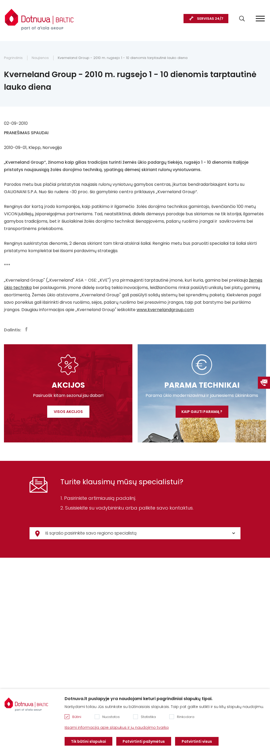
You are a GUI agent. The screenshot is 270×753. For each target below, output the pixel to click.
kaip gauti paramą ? (201, 411)
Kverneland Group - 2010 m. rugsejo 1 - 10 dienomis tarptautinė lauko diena (122, 57)
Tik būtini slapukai (88, 741)
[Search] (242, 19)
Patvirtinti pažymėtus (144, 741)
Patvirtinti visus (197, 741)
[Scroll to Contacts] (264, 383)
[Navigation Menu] (260, 18)
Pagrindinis (13, 57)
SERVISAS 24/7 (210, 18)
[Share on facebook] (26, 329)
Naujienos (40, 57)
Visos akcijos (68, 411)
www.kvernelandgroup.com (165, 310)
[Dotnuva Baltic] (39, 17)
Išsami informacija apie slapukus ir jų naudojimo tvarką (116, 727)
